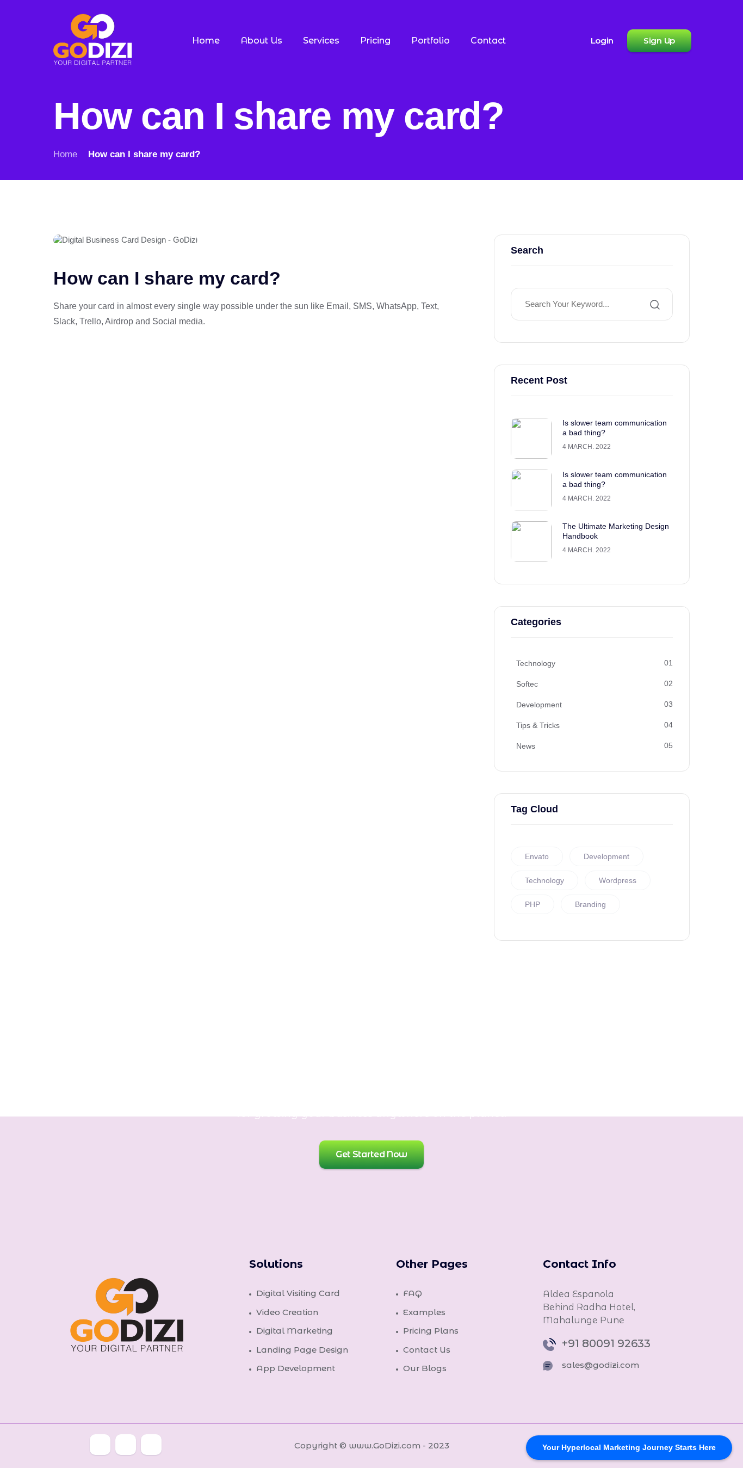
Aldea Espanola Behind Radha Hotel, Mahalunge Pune (589, 1307)
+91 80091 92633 (606, 1344)
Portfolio (430, 40)
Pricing (375, 40)
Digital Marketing (294, 1330)
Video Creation (287, 1312)
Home (206, 40)
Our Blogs (425, 1368)
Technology (544, 880)
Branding (590, 904)
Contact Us (426, 1349)
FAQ (412, 1293)
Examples (424, 1312)
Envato (537, 856)
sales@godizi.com (600, 1365)
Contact (488, 40)
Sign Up (659, 40)
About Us (261, 40)
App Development (295, 1368)
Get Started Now (371, 1154)
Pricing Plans (431, 1330)
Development (606, 856)
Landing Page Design (302, 1349)
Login (602, 41)
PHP (532, 904)
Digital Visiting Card (298, 1293)
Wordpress (617, 880)
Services (321, 40)
